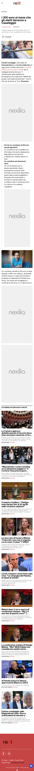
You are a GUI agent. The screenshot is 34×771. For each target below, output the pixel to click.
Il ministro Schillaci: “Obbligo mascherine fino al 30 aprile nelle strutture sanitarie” (15, 504)
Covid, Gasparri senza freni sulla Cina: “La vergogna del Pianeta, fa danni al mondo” (17, 576)
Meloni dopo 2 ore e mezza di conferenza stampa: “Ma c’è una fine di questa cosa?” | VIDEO (15, 611)
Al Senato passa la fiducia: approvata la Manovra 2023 (15, 682)
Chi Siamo (5, 760)
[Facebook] (2, 752)
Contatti (11, 760)
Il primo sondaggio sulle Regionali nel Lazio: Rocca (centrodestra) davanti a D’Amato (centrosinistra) (14, 713)
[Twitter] (8, 752)
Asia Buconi (5, 442)
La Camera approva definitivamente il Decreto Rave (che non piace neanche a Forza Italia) (17, 433)
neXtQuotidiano (6, 27)
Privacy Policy (19, 760)
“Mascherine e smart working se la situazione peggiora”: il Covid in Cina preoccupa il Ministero (16, 469)
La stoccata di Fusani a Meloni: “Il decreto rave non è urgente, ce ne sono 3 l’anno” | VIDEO (16, 540)
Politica (4, 11)
